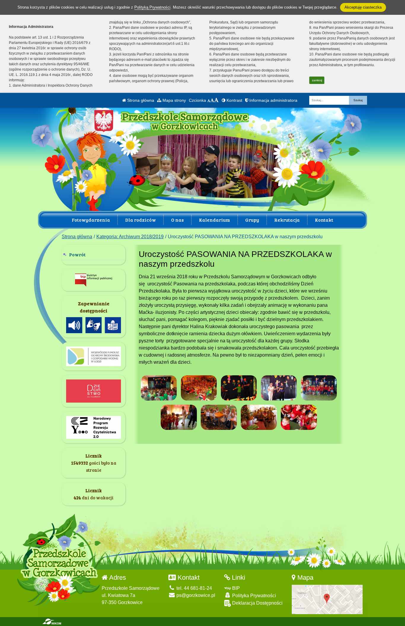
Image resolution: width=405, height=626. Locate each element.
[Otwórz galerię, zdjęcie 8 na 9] (259, 417)
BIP (235, 588)
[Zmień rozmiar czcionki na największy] (216, 100)
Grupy (252, 220)
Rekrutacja (287, 220)
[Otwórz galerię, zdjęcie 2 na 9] (199, 388)
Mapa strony (173, 100)
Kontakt (324, 220)
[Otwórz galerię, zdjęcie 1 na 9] (159, 388)
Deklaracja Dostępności (257, 603)
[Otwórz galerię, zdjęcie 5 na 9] (319, 388)
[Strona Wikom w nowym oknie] (51, 622)
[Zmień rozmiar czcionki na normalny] (208, 100)
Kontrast (233, 100)
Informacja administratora (272, 100)
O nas (177, 220)
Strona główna (140, 100)
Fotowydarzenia (91, 220)
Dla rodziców (140, 220)
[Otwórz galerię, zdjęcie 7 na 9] (219, 417)
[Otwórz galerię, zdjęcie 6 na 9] (179, 417)
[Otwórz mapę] (327, 599)
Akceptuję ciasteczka (363, 7)
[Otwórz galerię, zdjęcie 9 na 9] (299, 417)
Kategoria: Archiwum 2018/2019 (130, 236)
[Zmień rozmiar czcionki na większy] (212, 100)
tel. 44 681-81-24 (193, 588)
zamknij (317, 80)
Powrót (77, 254)
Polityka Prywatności (253, 595)
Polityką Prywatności (152, 7)
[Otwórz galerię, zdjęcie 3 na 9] (239, 388)
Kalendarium (214, 220)
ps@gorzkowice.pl (195, 595)
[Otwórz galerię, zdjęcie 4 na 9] (279, 388)
